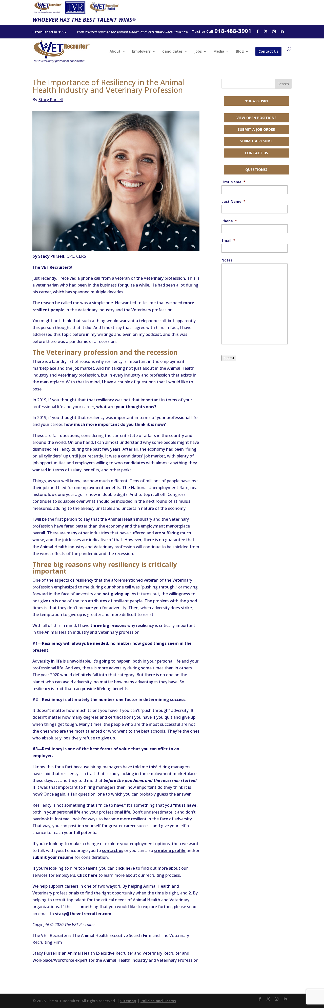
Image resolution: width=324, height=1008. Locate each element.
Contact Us (268, 51)
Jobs (198, 52)
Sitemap (128, 1000)
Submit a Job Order (256, 129)
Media (218, 52)
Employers (141, 52)
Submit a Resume (256, 141)
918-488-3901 (256, 100)
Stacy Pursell (47, 99)
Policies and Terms (158, 1000)
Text (196, 31)
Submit (229, 358)
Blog (240, 52)
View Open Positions (256, 117)
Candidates (172, 52)
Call (209, 31)
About (115, 52)
